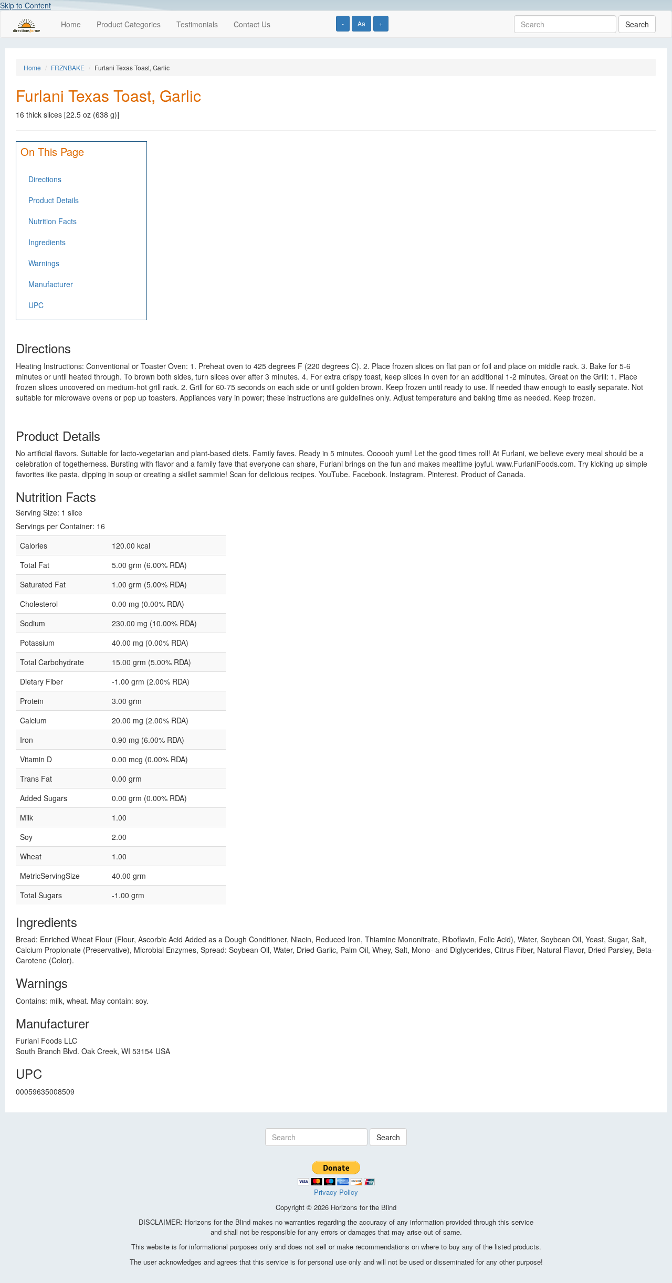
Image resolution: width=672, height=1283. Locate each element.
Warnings (43, 263)
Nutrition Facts (52, 221)
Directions (44, 179)
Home (71, 24)
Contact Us (252, 24)
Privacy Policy (336, 1192)
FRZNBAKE (68, 67)
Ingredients (47, 242)
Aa (361, 23)
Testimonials (197, 24)
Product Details (53, 200)
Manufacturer (50, 284)
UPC (36, 305)
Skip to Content (25, 5)
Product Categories (129, 24)
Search (637, 24)
